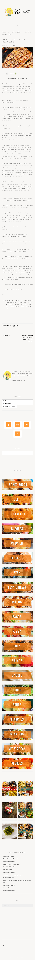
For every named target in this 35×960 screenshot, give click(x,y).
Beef (8, 325)
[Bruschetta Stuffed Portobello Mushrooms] (9, 817)
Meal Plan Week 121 (9, 861)
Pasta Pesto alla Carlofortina (12, 864)
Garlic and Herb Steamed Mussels (13, 875)
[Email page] (5, 76)
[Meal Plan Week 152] (25, 796)
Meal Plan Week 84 (9, 856)
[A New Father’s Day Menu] (25, 817)
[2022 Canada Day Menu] (9, 796)
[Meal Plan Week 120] (25, 838)
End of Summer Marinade (10, 859)
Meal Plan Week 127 (9, 867)
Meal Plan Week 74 (9, 885)
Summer (18, 326)
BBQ (13, 326)
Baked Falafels (7, 869)
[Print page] (13, 76)
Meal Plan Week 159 (9, 872)
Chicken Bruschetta (9, 888)
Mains (16, 325)
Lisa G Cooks (17, 12)
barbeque (10, 326)
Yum (3, 945)
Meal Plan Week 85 (9, 877)
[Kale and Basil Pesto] (9, 838)
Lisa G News (12, 325)
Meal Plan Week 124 (9, 890)
